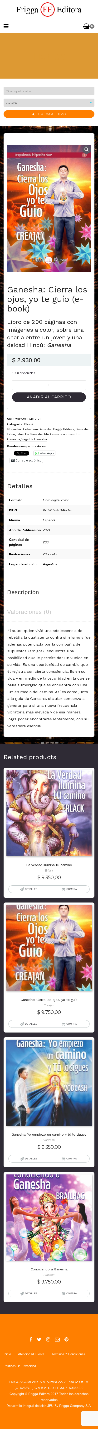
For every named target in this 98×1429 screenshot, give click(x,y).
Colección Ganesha (37, 429)
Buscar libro (50, 114)
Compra (71, 889)
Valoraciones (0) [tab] (29, 612)
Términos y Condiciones (68, 1354)
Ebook (29, 424)
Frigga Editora (63, 429)
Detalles (31, 889)
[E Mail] (57, 1339)
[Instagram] (48, 1339)
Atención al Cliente (31, 1354)
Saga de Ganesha (34, 439)
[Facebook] (30, 1339)
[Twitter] (39, 1339)
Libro (11, 434)
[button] (86, 149)
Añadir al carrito (49, 397)
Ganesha (82, 429)
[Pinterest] (66, 1339)
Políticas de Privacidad (20, 1366)
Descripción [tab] (23, 592)
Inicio (7, 1354)
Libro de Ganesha (29, 434)
